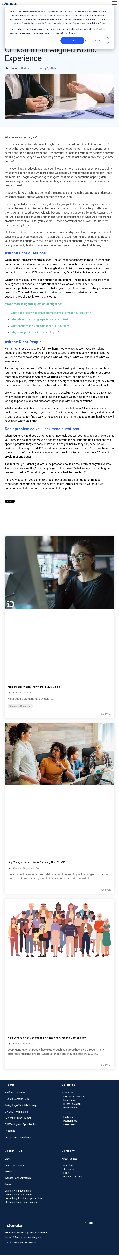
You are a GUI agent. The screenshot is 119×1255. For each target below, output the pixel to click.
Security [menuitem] (9, 1232)
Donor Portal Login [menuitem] (72, 1176)
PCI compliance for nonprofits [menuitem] (21, 1202)
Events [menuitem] (8, 1171)
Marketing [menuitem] (68, 1117)
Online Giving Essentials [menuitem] (18, 1190)
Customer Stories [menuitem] (14, 1165)
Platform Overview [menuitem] (15, 1092)
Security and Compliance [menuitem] (18, 1137)
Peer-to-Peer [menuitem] (69, 1124)
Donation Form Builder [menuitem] (17, 1111)
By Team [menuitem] (66, 1113)
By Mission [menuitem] (68, 1092)
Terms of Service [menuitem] (38, 1232)
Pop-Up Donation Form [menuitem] (17, 1098)
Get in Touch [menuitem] (68, 1165)
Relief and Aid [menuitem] (70, 1107)
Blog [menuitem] (7, 1158)
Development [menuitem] (70, 1121)
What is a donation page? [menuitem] (19, 1194)
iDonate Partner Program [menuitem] (18, 1177)
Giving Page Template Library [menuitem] (20, 1105)
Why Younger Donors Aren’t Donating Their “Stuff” (36, 862)
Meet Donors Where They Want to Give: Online (34, 686)
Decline (97, 40)
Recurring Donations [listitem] (20, 706)
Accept (72, 40)
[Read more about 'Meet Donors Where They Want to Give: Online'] (59, 607)
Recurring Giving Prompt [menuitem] (18, 1118)
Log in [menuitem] (66, 1173)
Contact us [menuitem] (68, 1169)
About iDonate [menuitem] (69, 1158)
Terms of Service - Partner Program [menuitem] (23, 1237)
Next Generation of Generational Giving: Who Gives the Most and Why (47, 1037)
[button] (114, 2)
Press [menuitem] (8, 1184)
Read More (106, 714)
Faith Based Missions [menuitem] (73, 1096)
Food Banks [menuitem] (69, 1100)
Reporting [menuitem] (10, 1130)
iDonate (14, 68)
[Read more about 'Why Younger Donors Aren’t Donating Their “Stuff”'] (59, 789)
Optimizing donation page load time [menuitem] (24, 1198)
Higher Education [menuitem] (72, 1104)
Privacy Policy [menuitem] (21, 1232)
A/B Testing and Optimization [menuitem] (20, 1124)
